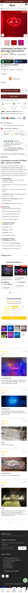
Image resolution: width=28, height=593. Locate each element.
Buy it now (14, 96)
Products (7, 8)
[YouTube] (7, 576)
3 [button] (14, 522)
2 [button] (12, 522)
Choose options (7, 287)
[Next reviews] (26, 146)
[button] (1, 43)
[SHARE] (26, 90)
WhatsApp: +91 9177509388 (11, 571)
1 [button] (9, 292)
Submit (22, 548)
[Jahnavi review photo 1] (14, 366)
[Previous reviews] (2, 146)
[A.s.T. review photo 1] (14, 497)
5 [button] (18, 292)
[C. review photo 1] (14, 464)
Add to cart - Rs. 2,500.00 (10, 90)
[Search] (22, 5)
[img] (4, 351)
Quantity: (3, 82)
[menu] (2, 5)
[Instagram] (3, 576)
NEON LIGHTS (14, 8)
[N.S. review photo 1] (14, 401)
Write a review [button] (14, 318)
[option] (14, 24)
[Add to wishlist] (23, 90)
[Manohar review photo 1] (14, 433)
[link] (8, 590)
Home (2, 8)
